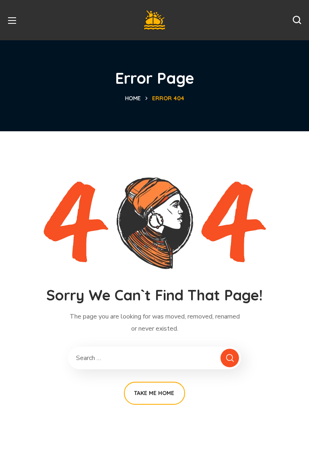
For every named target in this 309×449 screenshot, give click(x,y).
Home (133, 98)
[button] (297, 20)
